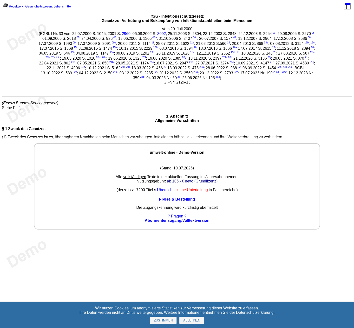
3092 (161, 34)
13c (312, 42)
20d (98, 57)
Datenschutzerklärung (255, 312)
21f (272, 62)
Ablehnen (191, 320)
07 (234, 37)
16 (195, 47)
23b (142, 76)
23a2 (284, 71)
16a (235, 47)
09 (74, 42)
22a (201, 66)
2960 (126, 34)
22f (155, 71)
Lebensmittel (63, 6)
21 (306, 57)
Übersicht (165, 190)
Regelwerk (16, 6)
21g (312, 62)
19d (233, 52)
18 (312, 47)
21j (128, 66)
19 (72, 52)
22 (165, 66)
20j (269, 57)
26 (178, 76)
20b (48, 57)
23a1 (276, 71)
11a (192, 42)
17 (273, 47)
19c (192, 52)
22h (236, 71)
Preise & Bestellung (177, 199)
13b (306, 42)
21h (83, 66)
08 (309, 37)
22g (195, 71)
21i (123, 66)
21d (191, 62)
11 (152, 42)
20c (53, 57)
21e (231, 62)
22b (284, 66)
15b (155, 47)
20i (229, 57)
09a (114, 42)
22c (290, 66)
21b (111, 62)
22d (75, 71)
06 (114, 37)
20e (104, 57)
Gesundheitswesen (38, 6)
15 (75, 47)
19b (152, 52)
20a (312, 52)
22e (115, 71)
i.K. (237, 52)
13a (266, 42)
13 (228, 42)
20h (224, 57)
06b (195, 37)
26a (218, 76)
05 (313, 32)
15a (115, 47)
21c (152, 62)
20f (144, 57)
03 (274, 32)
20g (184, 57)
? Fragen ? (177, 216)
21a (73, 62)
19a (112, 52)
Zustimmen (163, 320)
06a (154, 37)
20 (274, 52)
